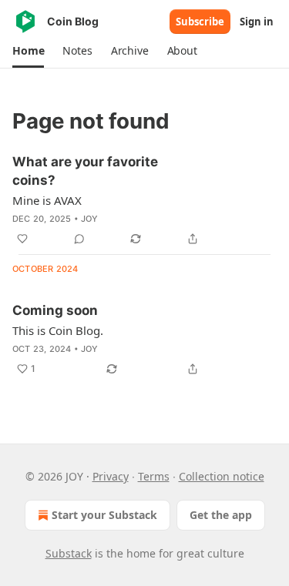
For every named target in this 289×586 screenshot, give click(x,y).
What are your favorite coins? (85, 171)
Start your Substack (104, 514)
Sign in (257, 21)
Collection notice (221, 476)
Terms (154, 476)
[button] (28, 51)
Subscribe (200, 21)
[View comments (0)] (79, 238)
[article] (144, 200)
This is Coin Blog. (57, 330)
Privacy (110, 476)
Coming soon (55, 310)
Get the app (221, 514)
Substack (68, 553)
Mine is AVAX (47, 200)
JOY (90, 218)
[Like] (22, 238)
